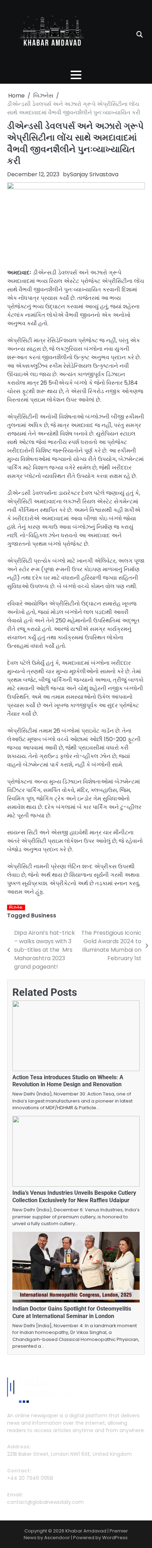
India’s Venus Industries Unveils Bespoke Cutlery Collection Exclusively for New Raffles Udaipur (74, 1196)
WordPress (115, 1537)
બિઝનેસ (15, 907)
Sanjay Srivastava (94, 174)
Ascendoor (57, 1537)
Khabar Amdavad (85, 1531)
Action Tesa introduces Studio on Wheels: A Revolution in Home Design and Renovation (67, 1081)
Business (43, 915)
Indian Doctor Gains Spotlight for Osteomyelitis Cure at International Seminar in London (71, 1312)
